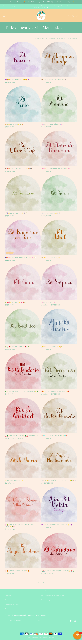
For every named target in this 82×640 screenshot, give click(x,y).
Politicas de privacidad (48, 600)
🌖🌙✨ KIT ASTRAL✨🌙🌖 (50, 258)
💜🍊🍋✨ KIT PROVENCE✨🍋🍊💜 (17, 80)
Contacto (8, 609)
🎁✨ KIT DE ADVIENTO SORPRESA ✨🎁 (55, 391)
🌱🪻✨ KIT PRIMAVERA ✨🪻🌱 (16, 213)
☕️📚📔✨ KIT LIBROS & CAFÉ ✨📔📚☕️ (18, 169)
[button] (4, 16)
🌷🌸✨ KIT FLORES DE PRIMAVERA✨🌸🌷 (56, 169)
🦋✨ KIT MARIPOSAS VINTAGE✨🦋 (53, 80)
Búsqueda (8, 595)
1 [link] (32, 583)
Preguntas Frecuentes (12, 604)
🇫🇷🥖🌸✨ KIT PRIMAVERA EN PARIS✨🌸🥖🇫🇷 (20, 258)
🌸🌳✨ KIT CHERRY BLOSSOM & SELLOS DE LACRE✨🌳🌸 (20, 525)
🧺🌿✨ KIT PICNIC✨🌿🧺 (14, 124)
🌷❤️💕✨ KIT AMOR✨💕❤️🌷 (15, 302)
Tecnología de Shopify (48, 637)
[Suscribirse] (38, 620)
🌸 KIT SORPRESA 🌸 (48, 302)
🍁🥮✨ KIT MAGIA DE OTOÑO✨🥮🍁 (18, 571)
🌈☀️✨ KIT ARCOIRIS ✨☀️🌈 (51, 347)
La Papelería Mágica (37, 637)
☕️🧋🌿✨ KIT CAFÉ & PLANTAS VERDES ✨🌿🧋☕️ (58, 480)
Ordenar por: (40, 38)
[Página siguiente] (49, 583)
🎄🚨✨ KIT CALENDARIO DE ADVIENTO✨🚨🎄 (57, 571)
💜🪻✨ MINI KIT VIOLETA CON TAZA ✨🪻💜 (56, 525)
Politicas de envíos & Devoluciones (52, 595)
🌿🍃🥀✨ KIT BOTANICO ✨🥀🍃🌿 (17, 347)
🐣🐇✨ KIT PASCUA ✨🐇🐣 (50, 213)
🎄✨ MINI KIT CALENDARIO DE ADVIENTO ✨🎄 (21, 391)
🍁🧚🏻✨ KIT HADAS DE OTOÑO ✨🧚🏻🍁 (54, 436)
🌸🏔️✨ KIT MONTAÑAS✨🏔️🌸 (52, 124)
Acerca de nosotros (11, 600)
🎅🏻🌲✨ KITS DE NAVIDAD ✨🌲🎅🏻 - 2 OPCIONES (21, 436)
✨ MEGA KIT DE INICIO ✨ (14, 480)
